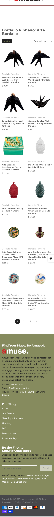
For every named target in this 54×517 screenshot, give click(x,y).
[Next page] (36, 321)
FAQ (4, 428)
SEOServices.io (29, 502)
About (5, 408)
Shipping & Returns (12, 418)
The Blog (6, 423)
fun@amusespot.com (20, 388)
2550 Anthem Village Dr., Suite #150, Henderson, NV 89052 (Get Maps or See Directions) (25, 478)
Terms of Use (9, 433)
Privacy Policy (9, 438)
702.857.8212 (16, 384)
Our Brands (8, 413)
